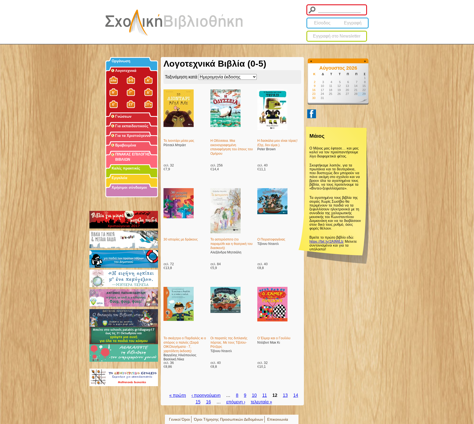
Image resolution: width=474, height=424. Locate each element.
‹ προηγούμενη (206, 395)
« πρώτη (177, 395)
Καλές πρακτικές (126, 168)
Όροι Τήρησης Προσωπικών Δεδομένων (228, 419)
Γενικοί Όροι (179, 419)
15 (198, 402)
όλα (113, 80)
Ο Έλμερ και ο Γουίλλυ (273, 338)
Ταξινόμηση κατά (181, 77)
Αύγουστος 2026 (338, 68)
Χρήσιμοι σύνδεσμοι (129, 187)
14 (295, 395)
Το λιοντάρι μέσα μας (178, 141)
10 (254, 395)
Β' (113, 92)
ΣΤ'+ (148, 104)
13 (285, 395)
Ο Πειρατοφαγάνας (271, 239)
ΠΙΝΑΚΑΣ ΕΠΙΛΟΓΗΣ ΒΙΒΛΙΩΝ (132, 157)
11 (264, 395)
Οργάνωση (121, 61)
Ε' (113, 104)
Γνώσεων (123, 116)
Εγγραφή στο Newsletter (336, 36)
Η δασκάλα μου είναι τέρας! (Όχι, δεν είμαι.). (277, 143)
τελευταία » (261, 402)
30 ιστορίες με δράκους (180, 239)
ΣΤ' (131, 104)
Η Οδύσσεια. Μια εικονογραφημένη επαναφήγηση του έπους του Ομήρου (231, 147)
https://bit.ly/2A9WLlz (326, 241)
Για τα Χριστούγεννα (133, 136)
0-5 (131, 80)
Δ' (148, 92)
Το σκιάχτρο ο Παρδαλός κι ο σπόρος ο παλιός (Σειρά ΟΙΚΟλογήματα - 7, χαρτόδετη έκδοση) (184, 344)
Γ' (130, 92)
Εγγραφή (353, 23)
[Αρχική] (173, 23)
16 (208, 402)
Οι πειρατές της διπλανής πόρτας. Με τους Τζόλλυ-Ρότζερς (228, 342)
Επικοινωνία (277, 419)
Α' (148, 80)
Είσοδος (322, 23)
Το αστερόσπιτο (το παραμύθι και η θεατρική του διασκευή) (231, 244)
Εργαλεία (119, 178)
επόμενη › (235, 402)
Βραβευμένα (125, 145)
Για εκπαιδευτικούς (131, 126)
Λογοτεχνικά (125, 71)
